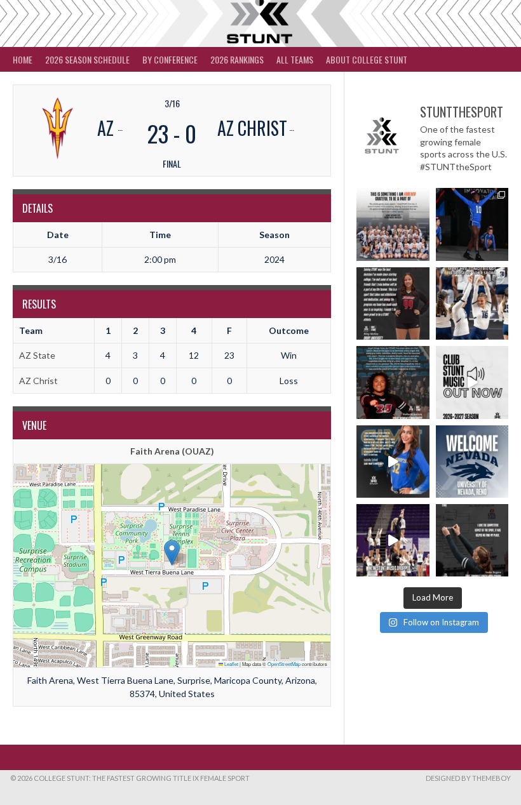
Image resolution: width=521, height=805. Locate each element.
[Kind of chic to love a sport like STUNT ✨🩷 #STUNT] (472, 303)
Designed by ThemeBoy (468, 778)
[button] (172, 553)
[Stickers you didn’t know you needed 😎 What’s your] (472, 224)
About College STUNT (366, 59)
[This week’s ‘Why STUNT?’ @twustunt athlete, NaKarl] (392, 382)
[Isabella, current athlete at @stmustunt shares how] (392, 461)
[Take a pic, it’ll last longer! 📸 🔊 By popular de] (472, 382)
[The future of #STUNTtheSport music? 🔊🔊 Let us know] (392, 540)
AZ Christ (38, 380)
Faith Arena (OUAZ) (172, 451)
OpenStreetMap (284, 663)
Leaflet (230, 663)
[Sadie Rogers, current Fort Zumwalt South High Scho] (472, 540)
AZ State (37, 355)
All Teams (294, 59)
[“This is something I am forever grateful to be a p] (392, 224)
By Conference (170, 59)
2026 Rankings (237, 59)
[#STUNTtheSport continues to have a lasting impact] (392, 303)
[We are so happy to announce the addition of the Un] (472, 461)
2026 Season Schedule (87, 59)
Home (22, 59)
